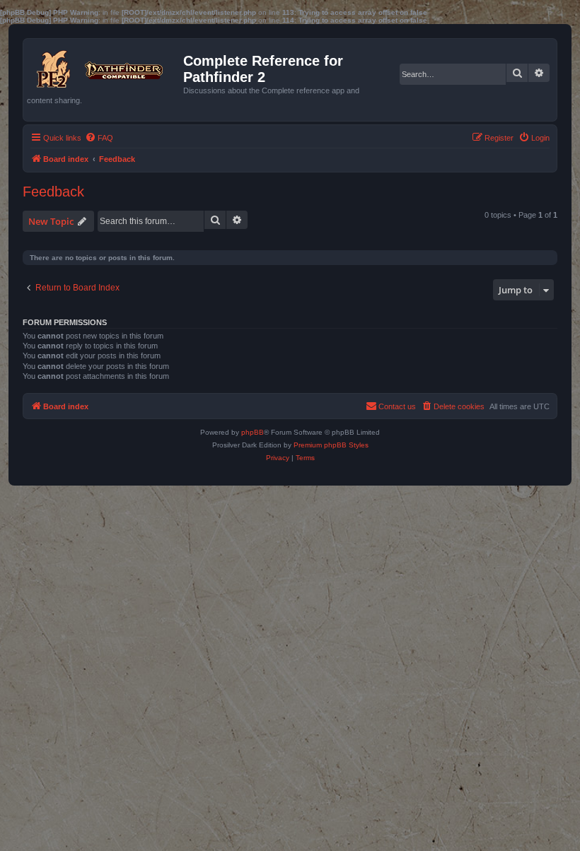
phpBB (252, 432)
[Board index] (105, 65)
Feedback (53, 191)
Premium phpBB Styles (331, 445)
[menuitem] (99, 137)
